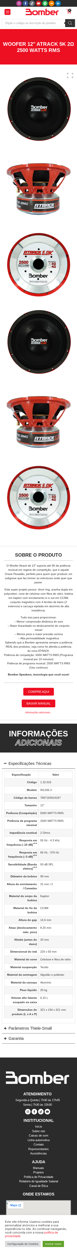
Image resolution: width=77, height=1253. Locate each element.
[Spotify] (45, 3)
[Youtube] (38, 3)
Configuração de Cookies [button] (22, 1243)
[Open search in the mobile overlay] (38, 23)
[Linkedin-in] (58, 3)
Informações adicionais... (38, 712)
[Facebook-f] (25, 3)
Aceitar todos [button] (53, 1243)
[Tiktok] (32, 3)
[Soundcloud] (51, 3)
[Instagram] (19, 3)
